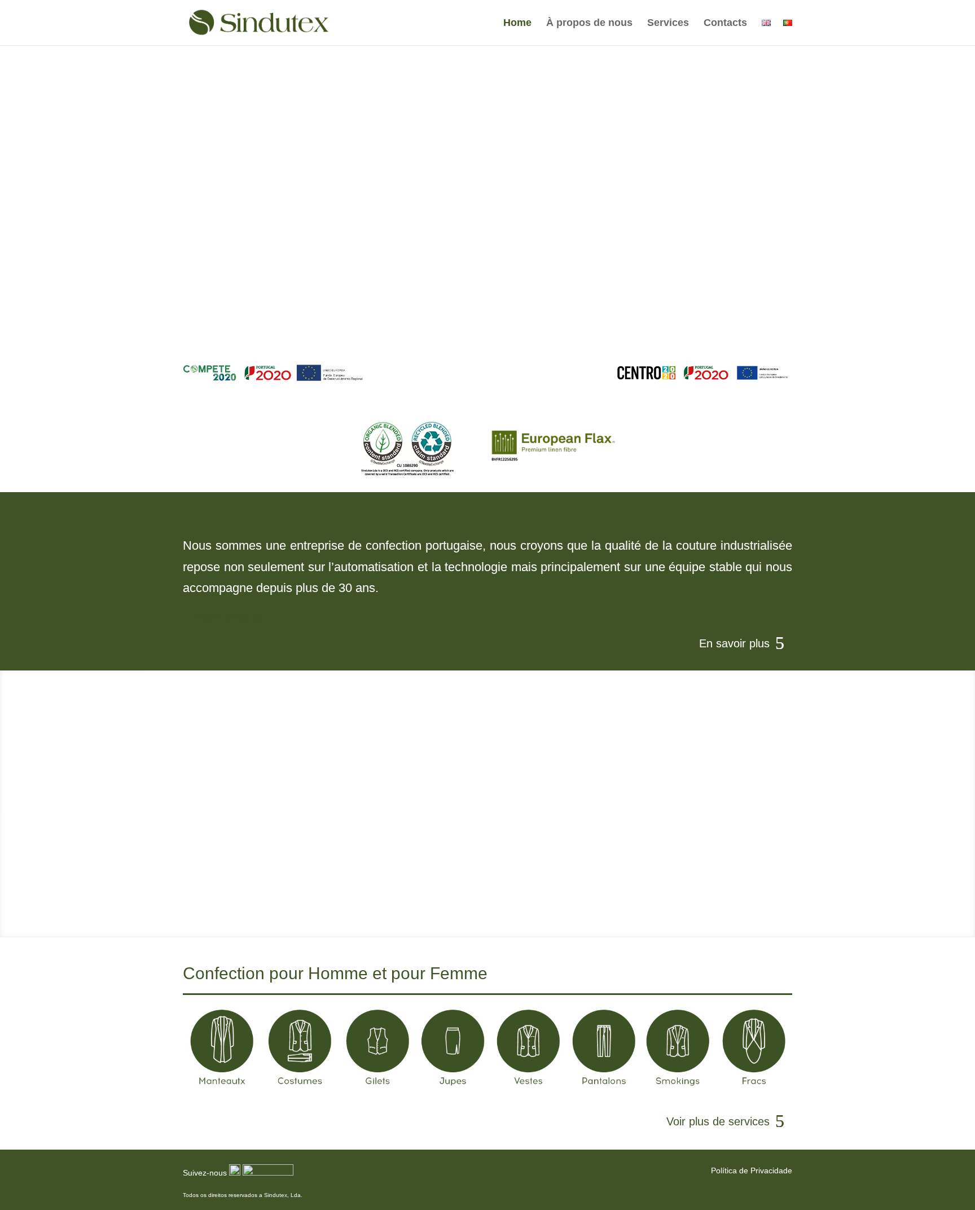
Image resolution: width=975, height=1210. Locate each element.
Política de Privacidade (751, 1170)
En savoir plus (480, 369)
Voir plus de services (718, 1121)
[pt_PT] (787, 32)
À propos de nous (589, 23)
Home (517, 23)
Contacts (725, 23)
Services (668, 23)
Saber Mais (219, 617)
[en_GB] (766, 32)
